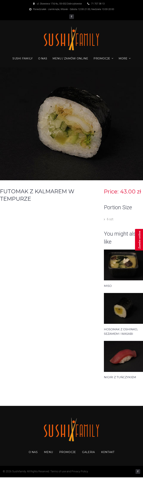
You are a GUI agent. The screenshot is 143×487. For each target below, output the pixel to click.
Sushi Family (22, 58)
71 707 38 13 (97, 3)
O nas (42, 58)
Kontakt (107, 452)
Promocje (101, 58)
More (123, 58)
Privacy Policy (80, 471)
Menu (48, 452)
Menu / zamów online (70, 58)
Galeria (88, 452)
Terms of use (58, 471)
